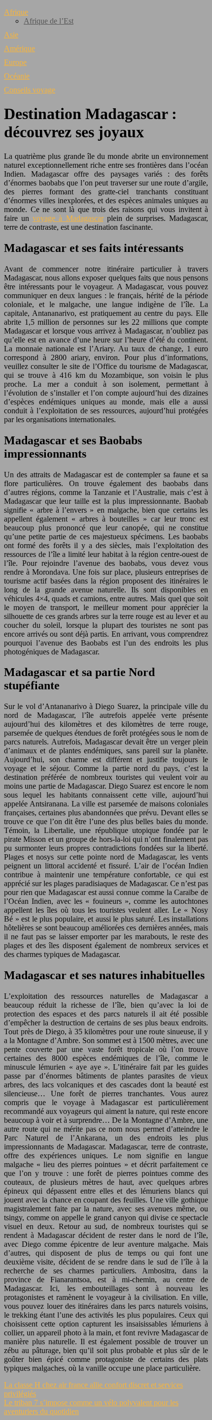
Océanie (17, 76)
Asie (11, 35)
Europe (15, 62)
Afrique (16, 12)
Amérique (19, 48)
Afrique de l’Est (48, 21)
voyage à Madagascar (68, 218)
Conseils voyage (29, 90)
